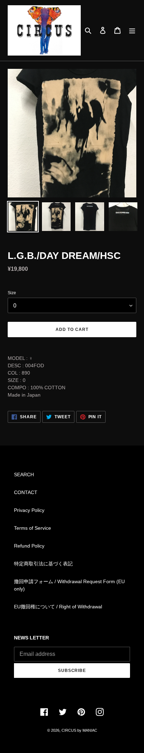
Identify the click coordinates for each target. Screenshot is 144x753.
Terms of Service (32, 528)
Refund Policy (29, 546)
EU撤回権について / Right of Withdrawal (58, 606)
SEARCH (24, 474)
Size (12, 292)
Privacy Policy (29, 510)
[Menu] (132, 30)
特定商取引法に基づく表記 (43, 563)
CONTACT (25, 492)
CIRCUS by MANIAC (79, 730)
